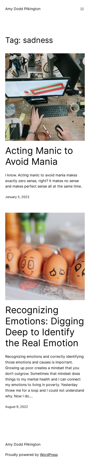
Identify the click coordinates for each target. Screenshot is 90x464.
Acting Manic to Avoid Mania (39, 156)
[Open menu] (82, 9)
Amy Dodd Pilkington (22, 9)
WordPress (49, 454)
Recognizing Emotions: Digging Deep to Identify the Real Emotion (44, 326)
